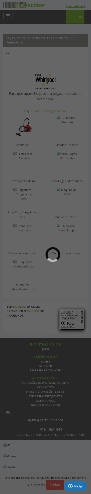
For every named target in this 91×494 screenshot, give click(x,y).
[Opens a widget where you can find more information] (75, 486)
